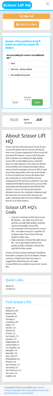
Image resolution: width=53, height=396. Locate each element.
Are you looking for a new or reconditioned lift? (25, 56)
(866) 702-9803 (28, 24)
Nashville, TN (11, 353)
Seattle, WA (11, 376)
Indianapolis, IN (12, 342)
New (13, 63)
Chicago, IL (10, 319)
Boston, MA (11, 313)
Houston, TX (11, 339)
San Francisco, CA (13, 370)
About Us (10, 286)
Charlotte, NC (11, 316)
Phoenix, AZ (11, 362)
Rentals (30, 393)
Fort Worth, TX (12, 336)
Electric (15, 393)
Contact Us (10, 289)
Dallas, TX (10, 325)
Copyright (16, 390)
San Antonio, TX (13, 365)
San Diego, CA (12, 367)
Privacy (8, 390)
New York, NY (11, 356)
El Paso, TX (10, 333)
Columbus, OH (12, 322)
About (34, 390)
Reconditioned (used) (20, 75)
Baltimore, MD (12, 311)
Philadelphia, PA (13, 359)
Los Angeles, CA (13, 347)
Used (22, 393)
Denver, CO (11, 328)
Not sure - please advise (21, 69)
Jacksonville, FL (12, 345)
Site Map (26, 390)
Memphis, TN (11, 350)
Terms (40, 387)
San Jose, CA (11, 373)
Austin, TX (10, 308)
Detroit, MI (10, 330)
